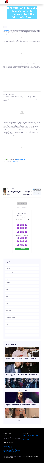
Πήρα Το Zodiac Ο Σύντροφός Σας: (22, 235)
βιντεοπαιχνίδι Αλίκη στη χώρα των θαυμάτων (11, 450)
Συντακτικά (34, 438)
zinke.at (23, 456)
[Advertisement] (22, 79)
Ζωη (23, 439)
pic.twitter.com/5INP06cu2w (21, 159)
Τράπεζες (5, 93)
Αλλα (28, 439)
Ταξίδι (33, 435)
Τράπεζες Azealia (6, 30)
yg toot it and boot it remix (8, 445)
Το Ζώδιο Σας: (22, 222)
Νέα (5, 27)
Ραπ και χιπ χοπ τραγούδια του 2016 (9, 451)
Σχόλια (28, 438)
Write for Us (10, 457)
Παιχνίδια (24, 435)
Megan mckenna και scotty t (8, 446)
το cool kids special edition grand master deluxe (11, 447)
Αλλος (37, 438)
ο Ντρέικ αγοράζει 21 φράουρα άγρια (10, 452)
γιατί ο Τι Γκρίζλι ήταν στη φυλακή (9, 449)
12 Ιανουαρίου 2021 (15, 161)
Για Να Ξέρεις (22, 248)
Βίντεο (24, 438)
